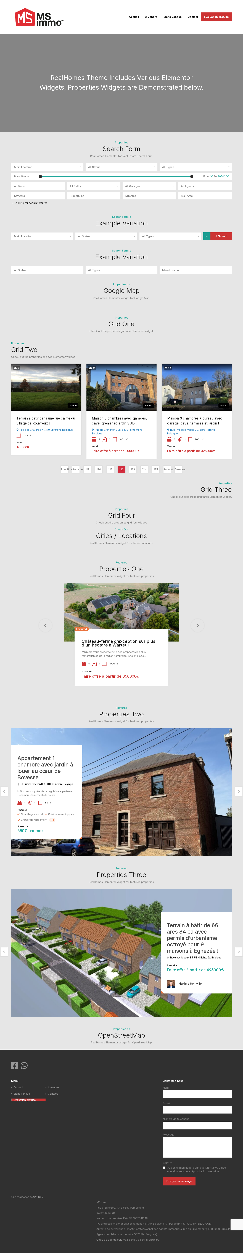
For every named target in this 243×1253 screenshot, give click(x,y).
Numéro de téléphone (176, 1119)
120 (99, 469)
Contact (193, 16)
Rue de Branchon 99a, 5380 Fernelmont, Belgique (117, 431)
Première (64, 469)
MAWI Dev (36, 1197)
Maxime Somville (190, 983)
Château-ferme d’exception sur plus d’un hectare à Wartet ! (118, 643)
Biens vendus (172, 16)
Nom (166, 1087)
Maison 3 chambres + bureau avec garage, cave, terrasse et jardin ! (194, 421)
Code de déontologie (109, 1239)
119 (87, 469)
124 (144, 469)
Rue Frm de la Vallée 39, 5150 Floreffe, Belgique (191, 431)
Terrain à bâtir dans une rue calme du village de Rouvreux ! (46, 421)
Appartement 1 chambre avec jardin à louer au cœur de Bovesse (45, 768)
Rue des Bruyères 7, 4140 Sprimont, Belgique (46, 429)
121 (110, 469)
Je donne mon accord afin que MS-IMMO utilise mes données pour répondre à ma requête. (196, 1169)
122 (121, 469)
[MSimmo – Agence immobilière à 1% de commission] (39, 28)
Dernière (178, 469)
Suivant (167, 469)
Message (168, 1134)
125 (156, 469)
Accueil (134, 16)
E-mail (166, 1103)
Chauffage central (32, 814)
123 (133, 469)
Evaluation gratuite (216, 16)
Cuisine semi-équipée (61, 814)
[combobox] (47, 167)
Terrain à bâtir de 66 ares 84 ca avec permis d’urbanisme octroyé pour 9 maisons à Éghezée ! (192, 938)
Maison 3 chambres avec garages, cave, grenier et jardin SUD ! (119, 421)
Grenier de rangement (34, 819)
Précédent (76, 469)
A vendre (151, 16)
